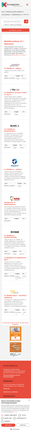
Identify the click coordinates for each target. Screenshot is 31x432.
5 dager (19, 186)
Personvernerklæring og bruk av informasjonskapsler (11, 375)
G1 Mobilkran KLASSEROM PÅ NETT (15, 259)
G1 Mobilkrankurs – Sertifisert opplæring (15, 296)
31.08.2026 (18, 278)
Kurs (3, 11)
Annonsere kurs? (9, 396)
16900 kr (22, 147)
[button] (15, 429)
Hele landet (7, 114)
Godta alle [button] (8, 425)
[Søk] (26, 21)
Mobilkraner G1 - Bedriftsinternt (10, 203)
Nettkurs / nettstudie (9, 78)
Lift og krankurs (6, 14)
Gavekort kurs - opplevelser (10, 392)
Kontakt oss (6, 388)
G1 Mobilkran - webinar (12, 68)
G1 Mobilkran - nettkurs (13, 169)
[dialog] (15, 415)
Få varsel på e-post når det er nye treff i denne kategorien (15, 323)
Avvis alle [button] (23, 425)
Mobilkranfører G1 (17, 14)
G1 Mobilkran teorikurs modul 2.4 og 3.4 (15, 93)
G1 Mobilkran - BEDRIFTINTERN (10, 236)
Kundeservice (8, 381)
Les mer (16, 412)
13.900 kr (23, 78)
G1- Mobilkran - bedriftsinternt (10, 130)
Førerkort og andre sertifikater (14, 11)
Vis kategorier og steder (15, 30)
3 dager (14, 254)
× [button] (29, 400)
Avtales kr (21, 254)
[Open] (27, 5)
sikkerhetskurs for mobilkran (18, 55)
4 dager (18, 78)
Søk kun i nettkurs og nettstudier (13, 25)
